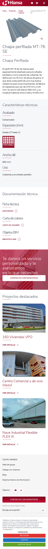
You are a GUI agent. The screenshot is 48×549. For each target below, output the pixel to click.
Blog (4, 475)
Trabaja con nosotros (11, 470)
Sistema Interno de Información (16, 480)
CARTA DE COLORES (11, 225)
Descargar (7, 211)
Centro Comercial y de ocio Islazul (22, 383)
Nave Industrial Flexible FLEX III (19, 434)
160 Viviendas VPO (17, 337)
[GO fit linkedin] (21, 490)
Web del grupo (8, 465)
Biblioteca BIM (9, 239)
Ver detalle (8, 345)
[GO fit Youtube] (15, 490)
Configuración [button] (23, 532)
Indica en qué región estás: (13, 506)
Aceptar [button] (24, 540)
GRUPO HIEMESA (9, 459)
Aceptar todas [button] (24, 544)
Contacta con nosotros (24, 278)
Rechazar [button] (24, 536)
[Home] (12, 3)
